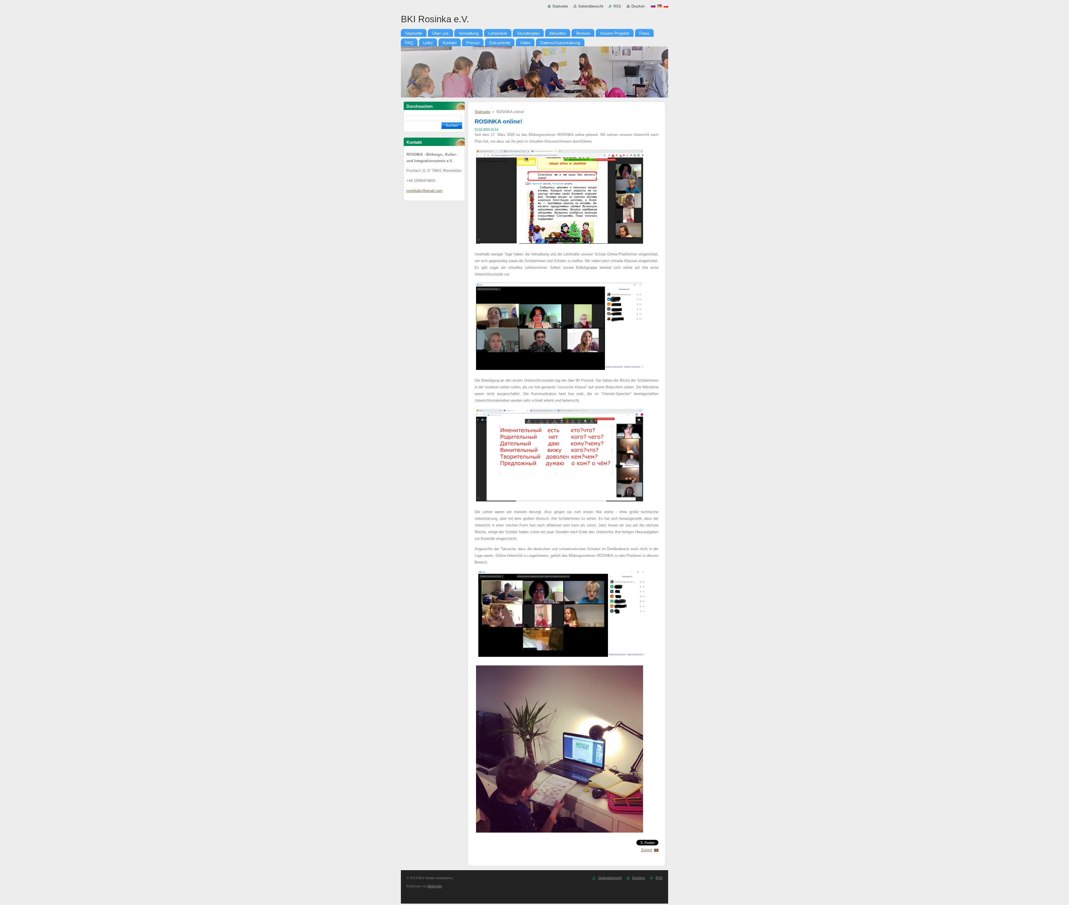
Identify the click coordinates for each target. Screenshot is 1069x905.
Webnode (434, 886)
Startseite (560, 6)
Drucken (638, 6)
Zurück (646, 850)
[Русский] (653, 6)
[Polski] (666, 6)
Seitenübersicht (590, 6)
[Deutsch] (659, 6)
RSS (617, 6)
